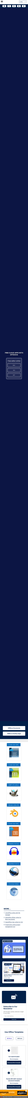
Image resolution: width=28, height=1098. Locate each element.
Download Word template (14, 1062)
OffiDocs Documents (14, 728)
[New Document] (14, 6)
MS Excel (19, 1038)
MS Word (9, 1038)
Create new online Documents (17, 744)
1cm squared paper (14, 1056)
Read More (8, 980)
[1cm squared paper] (15, 1053)
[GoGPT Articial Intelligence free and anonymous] (4, 6)
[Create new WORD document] (14, 752)
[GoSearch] (9, 6)
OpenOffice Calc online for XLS (14, 922)
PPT (14, 375)
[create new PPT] (14, 831)
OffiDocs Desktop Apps (14, 733)
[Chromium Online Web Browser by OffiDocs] (14, 891)
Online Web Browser (17, 884)
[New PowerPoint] (24, 6)
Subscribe (14, 1019)
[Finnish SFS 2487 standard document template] (15, 1076)
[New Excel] (19, 6)
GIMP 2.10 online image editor (17, 785)
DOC (14, 365)
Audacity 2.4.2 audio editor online (18, 843)
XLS (14, 370)
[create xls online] (14, 772)
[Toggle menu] (2, 1)
